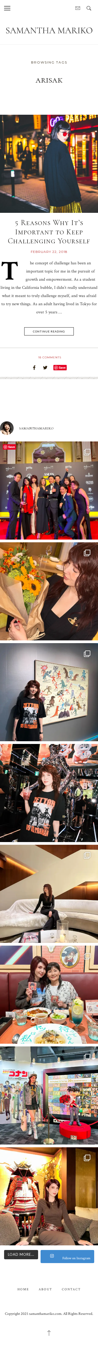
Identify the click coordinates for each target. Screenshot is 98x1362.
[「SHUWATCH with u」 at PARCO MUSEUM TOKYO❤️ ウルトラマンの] (49, 692)
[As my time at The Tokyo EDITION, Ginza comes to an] (49, 894)
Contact (71, 1289)
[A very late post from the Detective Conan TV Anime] (49, 1095)
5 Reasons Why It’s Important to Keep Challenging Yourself (49, 232)
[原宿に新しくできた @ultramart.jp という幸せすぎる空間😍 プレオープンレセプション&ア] (49, 793)
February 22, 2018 (49, 252)
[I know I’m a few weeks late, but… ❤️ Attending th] (49, 490)
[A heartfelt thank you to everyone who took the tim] (49, 591)
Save (62, 367)
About (45, 1289)
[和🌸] (49, 1196)
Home (23, 1289)
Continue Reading (49, 331)
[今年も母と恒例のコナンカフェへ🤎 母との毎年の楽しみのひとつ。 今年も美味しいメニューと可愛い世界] (49, 995)
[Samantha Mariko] (49, 30)
